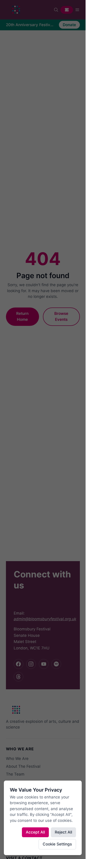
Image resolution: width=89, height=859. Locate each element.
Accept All (35, 832)
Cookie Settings (57, 844)
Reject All (63, 832)
